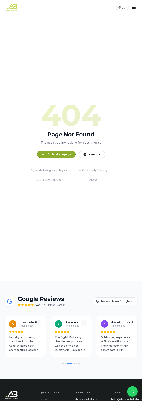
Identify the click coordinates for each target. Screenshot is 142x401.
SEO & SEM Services (49, 179)
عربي (124, 7)
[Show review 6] (79, 363)
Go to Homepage (59, 154)
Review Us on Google (115, 301)
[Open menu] (134, 7)
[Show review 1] (63, 363)
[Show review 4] (74, 363)
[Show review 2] (65, 363)
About (93, 179)
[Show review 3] (69, 363)
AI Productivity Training (93, 170)
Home (43, 399)
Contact (94, 154)
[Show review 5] (76, 363)
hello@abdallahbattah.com (124, 399)
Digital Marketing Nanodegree (49, 170)
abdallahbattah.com (86, 399)
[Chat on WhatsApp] (132, 391)
